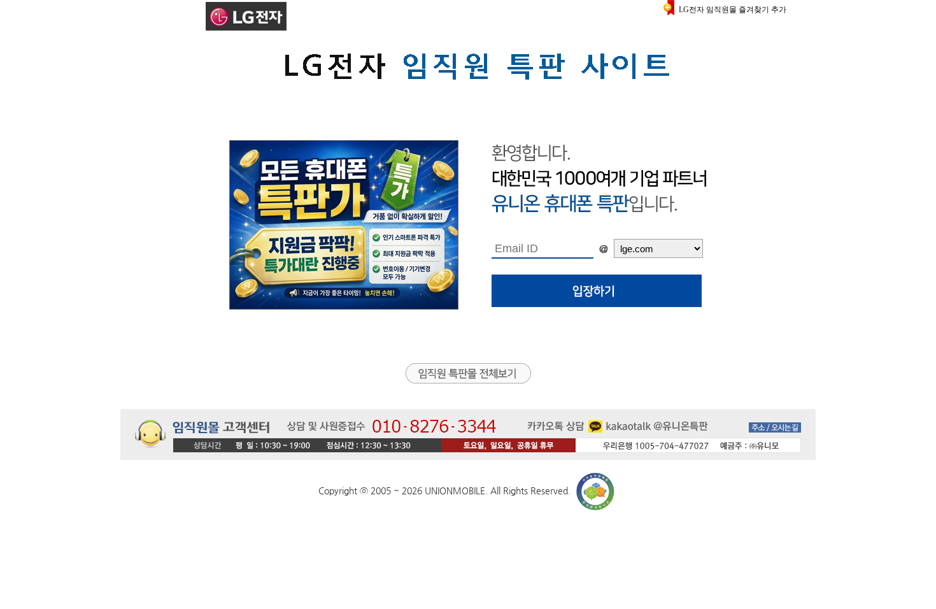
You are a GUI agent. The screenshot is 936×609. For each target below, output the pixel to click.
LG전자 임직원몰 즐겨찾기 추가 (732, 9)
